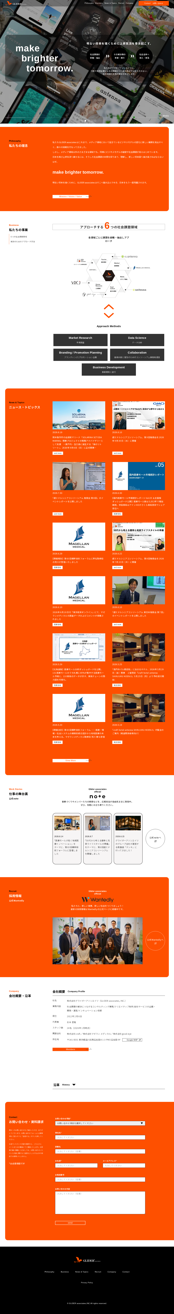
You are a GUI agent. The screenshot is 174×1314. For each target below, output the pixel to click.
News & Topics (110, 3)
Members (70, 1049)
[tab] (78, 121)
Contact (125, 1272)
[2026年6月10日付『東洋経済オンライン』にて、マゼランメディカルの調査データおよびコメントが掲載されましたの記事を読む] (79, 601)
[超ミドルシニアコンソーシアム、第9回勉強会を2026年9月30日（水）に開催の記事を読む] (138, 428)
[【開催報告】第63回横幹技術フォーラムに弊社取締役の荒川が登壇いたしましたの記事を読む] (79, 546)
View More (70, 760)
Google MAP (132, 1040)
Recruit (121, 3)
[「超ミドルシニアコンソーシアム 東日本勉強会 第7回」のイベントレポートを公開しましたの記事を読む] (138, 601)
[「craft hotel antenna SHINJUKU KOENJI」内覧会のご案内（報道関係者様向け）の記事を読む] (138, 719)
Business (99, 3)
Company (129, 3)
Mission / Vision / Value (70, 196)
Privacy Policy (87, 1283)
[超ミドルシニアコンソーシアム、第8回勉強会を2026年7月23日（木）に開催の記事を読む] (138, 546)
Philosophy (89, 3)
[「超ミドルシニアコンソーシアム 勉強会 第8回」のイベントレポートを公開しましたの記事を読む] (79, 489)
